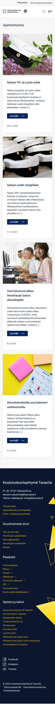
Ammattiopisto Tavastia (14, 614)
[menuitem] (23, 3)
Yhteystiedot (22, 2)
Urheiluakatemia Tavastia (15, 644)
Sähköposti (8, 576)
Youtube (12, 669)
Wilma (6, 569)
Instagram (13, 664)
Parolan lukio (9, 625)
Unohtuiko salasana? (13, 580)
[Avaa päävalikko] (50, 11)
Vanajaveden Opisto (12, 617)
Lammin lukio (9, 633)
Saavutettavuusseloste (34, 687)
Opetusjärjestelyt (11, 539)
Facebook (13, 659)
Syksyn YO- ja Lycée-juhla (23, 82)
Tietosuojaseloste (12, 687)
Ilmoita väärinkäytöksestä (15, 592)
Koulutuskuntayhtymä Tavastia (18, 610)
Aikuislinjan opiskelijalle (14, 543)
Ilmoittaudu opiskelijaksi (14, 535)
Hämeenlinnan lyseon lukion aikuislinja (21, 640)
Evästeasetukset (12, 690)
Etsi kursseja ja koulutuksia (41, 3)
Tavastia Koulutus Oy (13, 621)
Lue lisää (13, 116)
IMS (4, 584)
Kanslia (6, 547)
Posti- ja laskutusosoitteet (16, 513)
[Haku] (43, 11)
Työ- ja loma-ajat (11, 532)
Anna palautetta (10, 588)
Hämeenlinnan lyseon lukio (15, 636)
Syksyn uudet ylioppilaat (22, 185)
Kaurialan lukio (10, 629)
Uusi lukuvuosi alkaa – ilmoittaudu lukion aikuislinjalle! (21, 295)
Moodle (6, 573)
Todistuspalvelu (10, 565)
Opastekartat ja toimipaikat (17, 510)
